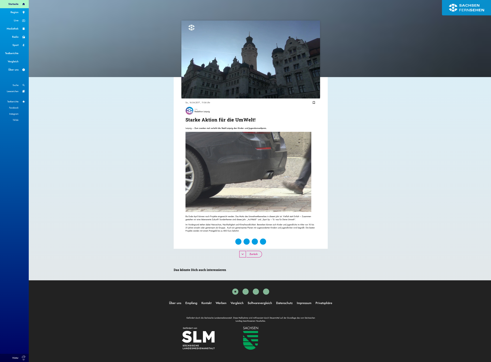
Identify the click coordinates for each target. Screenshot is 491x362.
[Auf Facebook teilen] (238, 242)
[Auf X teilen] (247, 242)
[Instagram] (256, 292)
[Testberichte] (235, 292)
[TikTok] (266, 292)
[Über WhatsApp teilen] (255, 242)
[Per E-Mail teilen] (263, 242)
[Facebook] (245, 292)
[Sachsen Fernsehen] (466, 7)
